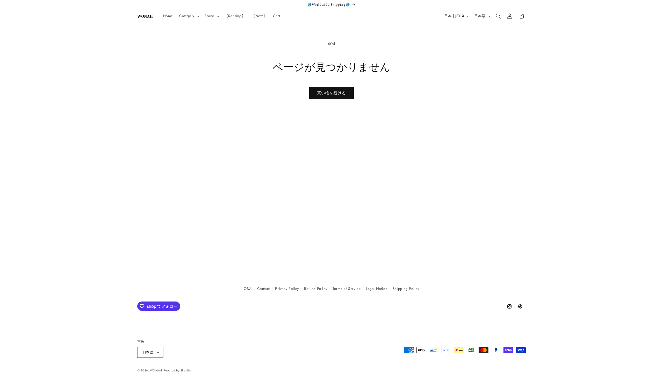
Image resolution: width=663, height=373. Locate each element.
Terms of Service (347, 288)
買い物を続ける (331, 93)
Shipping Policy (406, 288)
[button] (188, 15)
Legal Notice (376, 288)
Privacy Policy (287, 288)
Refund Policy (315, 288)
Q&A (248, 288)
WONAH (156, 370)
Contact (263, 288)
